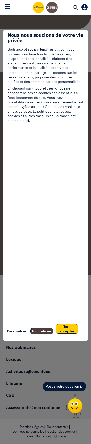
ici (27, 120)
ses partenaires (41, 49)
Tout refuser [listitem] (42, 331)
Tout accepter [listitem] (67, 328)
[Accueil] (45, 7)
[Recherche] (76, 7)
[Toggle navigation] (7, 6)
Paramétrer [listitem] (16, 331)
